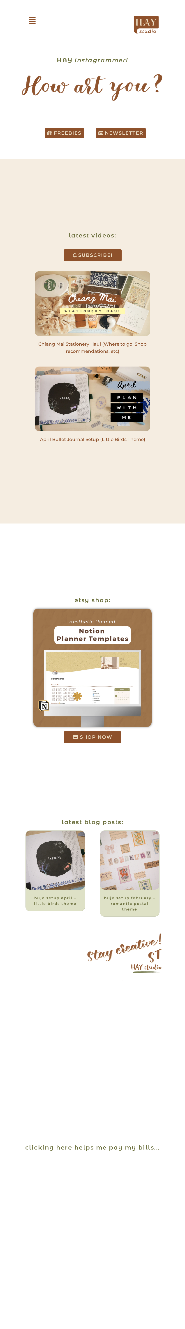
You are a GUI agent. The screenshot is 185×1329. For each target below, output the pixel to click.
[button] (32, 21)
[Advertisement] (92, 1187)
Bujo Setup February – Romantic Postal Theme (129, 903)
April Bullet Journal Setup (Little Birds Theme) (92, 439)
